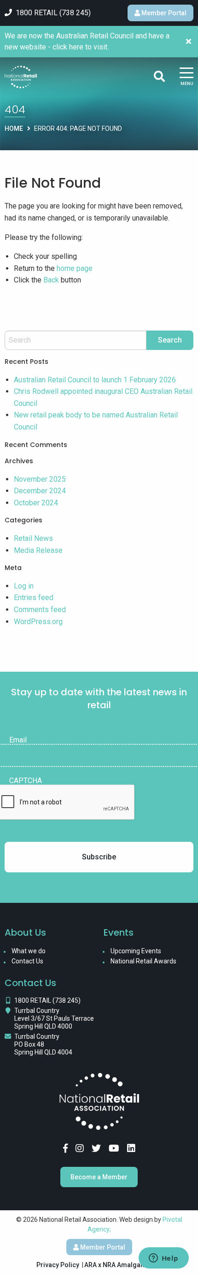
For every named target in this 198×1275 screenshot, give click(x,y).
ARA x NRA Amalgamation (123, 1265)
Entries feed (33, 597)
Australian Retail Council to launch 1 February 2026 (95, 379)
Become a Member (99, 1177)
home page (75, 268)
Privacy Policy (57, 1265)
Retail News (33, 538)
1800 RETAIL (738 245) (47, 1000)
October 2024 (36, 502)
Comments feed (40, 609)
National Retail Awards (143, 961)
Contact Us (27, 961)
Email (18, 740)
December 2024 (40, 490)
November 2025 (40, 479)
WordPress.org (38, 621)
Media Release (38, 550)
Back (51, 280)
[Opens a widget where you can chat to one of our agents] (163, 1258)
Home (14, 128)
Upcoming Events (136, 951)
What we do (29, 951)
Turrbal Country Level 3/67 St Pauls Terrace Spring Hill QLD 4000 (54, 1018)
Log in (24, 586)
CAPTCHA (25, 781)
